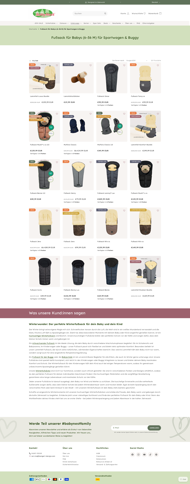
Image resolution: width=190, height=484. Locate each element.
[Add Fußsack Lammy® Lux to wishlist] (124, 162)
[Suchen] (105, 13)
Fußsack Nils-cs (103, 241)
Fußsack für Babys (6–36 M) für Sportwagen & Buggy (62, 29)
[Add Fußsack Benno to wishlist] (124, 259)
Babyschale (67, 357)
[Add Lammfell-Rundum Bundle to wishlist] (158, 259)
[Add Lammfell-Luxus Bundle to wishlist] (57, 65)
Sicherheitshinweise (70, 464)
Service (66, 456)
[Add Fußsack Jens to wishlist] (57, 211)
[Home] (43, 13)
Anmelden (154, 428)
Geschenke (116, 23)
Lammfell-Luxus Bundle (39, 96)
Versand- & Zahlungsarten (106, 464)
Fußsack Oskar (103, 96)
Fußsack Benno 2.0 (37, 193)
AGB (98, 453)
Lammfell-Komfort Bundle (141, 145)
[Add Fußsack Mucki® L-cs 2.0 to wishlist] (57, 114)
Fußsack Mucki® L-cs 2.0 (39, 145)
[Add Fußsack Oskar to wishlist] (124, 65)
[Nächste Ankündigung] (120, 2)
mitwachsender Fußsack (43, 343)
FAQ (64, 459)
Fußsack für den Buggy (43, 357)
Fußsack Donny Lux (71, 290)
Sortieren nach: (118, 60)
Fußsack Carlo (36, 290)
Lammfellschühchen (72, 96)
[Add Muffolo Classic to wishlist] (91, 114)
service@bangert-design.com (43, 456)
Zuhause (63, 23)
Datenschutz (101, 459)
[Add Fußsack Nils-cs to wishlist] (124, 211)
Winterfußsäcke (43, 371)
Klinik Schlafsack (70, 462)
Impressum (100, 456)
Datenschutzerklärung (150, 432)
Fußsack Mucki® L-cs (139, 193)
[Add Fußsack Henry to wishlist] (91, 162)
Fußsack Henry (70, 193)
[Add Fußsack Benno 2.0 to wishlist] (57, 162)
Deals (106, 23)
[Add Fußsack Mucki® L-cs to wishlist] (158, 162)
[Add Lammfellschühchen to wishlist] (91, 65)
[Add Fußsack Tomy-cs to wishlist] (158, 65)
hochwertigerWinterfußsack (42, 336)
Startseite (33, 29)
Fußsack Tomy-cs (138, 96)
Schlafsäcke (50, 23)
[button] (51, 23)
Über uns (128, 23)
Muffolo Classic (70, 145)
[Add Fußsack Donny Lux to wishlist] (91, 259)
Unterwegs (75, 23)
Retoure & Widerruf (104, 462)
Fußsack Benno (103, 290)
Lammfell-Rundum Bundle (141, 290)
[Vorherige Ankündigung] (69, 2)
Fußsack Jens (35, 241)
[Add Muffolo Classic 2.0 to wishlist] (124, 114)
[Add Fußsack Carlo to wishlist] (57, 259)
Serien (86, 23)
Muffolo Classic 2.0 (105, 145)
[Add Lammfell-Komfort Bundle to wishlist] (158, 114)
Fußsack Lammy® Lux (106, 193)
